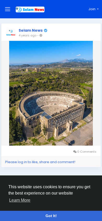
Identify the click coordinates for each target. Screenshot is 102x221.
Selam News (31, 30)
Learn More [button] (19, 200)
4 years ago (27, 35)
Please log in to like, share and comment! (40, 161)
